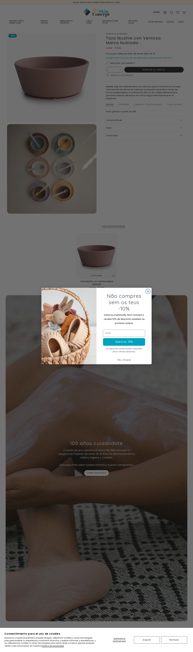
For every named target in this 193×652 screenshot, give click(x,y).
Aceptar (147, 639)
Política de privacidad (53, 646)
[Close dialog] (148, 291)
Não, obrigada (124, 360)
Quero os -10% (124, 342)
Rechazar (174, 639)
